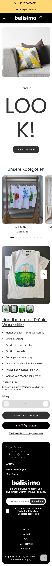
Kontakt (26, 534)
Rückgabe (26, 548)
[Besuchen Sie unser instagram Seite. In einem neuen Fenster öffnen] (18, 454)
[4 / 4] (30, 309)
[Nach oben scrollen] (43, 558)
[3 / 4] (22, 309)
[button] (12, 237)
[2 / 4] (14, 309)
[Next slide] (43, 274)
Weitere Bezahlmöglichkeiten (26, 433)
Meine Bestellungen (16, 469)
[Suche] (41, 18)
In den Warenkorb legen (26, 415)
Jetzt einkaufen (26, 149)
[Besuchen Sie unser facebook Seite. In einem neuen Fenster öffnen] (9, 454)
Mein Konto (12, 473)
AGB (26, 539)
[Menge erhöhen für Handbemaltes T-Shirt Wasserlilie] (46, 404)
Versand (26, 387)
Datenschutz (26, 543)
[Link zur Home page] (26, 483)
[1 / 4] (6, 309)
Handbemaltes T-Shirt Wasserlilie (24, 322)
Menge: (6, 396)
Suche (26, 529)
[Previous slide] (8, 274)
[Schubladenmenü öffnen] (4, 18)
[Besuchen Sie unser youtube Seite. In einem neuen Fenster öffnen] (27, 454)
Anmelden (37, 501)
